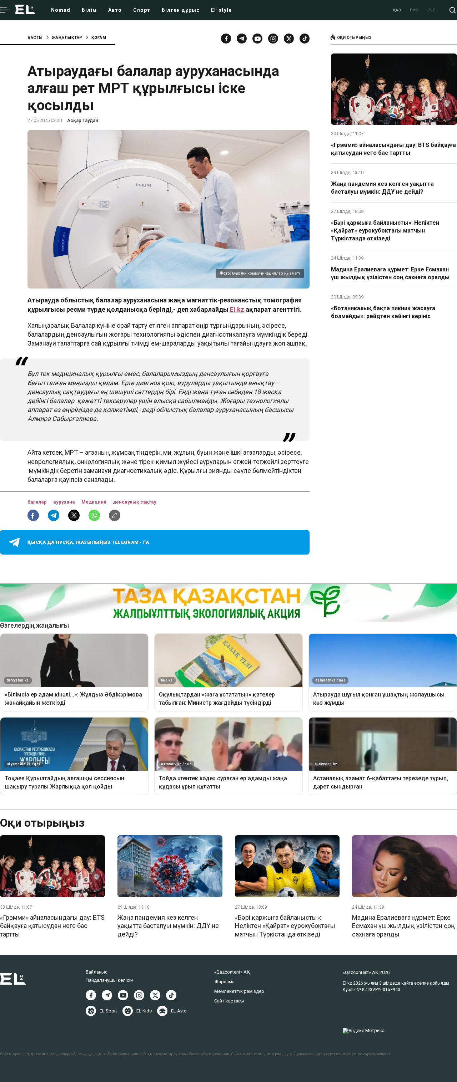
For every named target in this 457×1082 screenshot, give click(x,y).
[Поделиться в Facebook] (33, 515)
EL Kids (144, 1011)
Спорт (141, 10)
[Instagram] (273, 39)
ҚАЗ (397, 10)
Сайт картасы (229, 1001)
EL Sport (108, 1011)
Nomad (60, 10)
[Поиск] (452, 10)
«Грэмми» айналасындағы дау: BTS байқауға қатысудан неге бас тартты (393, 149)
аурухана (64, 502)
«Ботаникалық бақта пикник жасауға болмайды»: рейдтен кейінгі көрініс (383, 312)
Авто (115, 10)
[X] (155, 995)
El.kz (237, 309)
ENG (431, 10)
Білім (89, 10)
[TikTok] (305, 39)
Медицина (94, 502)
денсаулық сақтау (134, 502)
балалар (37, 502)
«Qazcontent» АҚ (232, 972)
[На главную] (25, 10)
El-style (221, 10)
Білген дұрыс (181, 10)
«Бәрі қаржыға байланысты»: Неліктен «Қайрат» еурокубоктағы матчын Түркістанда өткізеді (385, 230)
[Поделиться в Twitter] (74, 515)
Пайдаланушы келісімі (110, 980)
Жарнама (224, 981)
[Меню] (4, 10)
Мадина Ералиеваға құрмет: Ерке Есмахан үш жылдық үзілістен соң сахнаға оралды (390, 273)
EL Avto (179, 1011)
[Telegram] (242, 39)
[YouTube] (257, 39)
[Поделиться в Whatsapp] (94, 515)
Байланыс (96, 972)
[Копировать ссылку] (114, 515)
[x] (289, 39)
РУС (414, 10)
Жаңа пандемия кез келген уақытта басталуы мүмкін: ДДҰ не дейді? (382, 187)
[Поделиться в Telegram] (53, 515)
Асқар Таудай (82, 120)
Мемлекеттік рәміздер (239, 991)
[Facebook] (226, 39)
